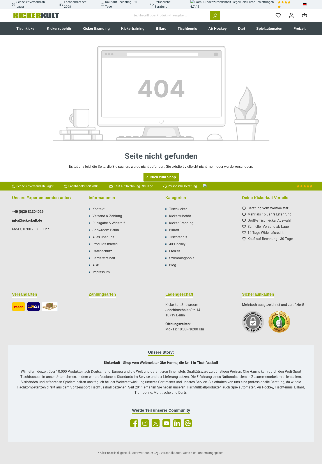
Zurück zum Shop (161, 177)
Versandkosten (171, 453)
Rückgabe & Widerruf (108, 223)
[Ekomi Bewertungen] (281, 324)
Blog (172, 265)
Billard (174, 230)
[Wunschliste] (278, 15)
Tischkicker (178, 209)
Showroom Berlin (105, 230)
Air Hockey (177, 244)
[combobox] (160, 15)
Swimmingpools (181, 258)
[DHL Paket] (18, 306)
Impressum (101, 272)
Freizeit (174, 251)
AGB (95, 265)
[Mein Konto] (291, 15)
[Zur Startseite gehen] (36, 15)
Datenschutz (102, 251)
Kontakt (98, 209)
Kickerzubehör (180, 216)
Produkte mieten (105, 244)
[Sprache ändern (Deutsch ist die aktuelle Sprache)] (306, 4)
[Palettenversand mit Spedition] (50, 306)
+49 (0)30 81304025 (28, 211)
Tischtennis (178, 237)
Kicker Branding (181, 223)
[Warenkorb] (304, 15)
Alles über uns (103, 237)
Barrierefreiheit (103, 258)
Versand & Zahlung (107, 216)
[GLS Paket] (33, 306)
